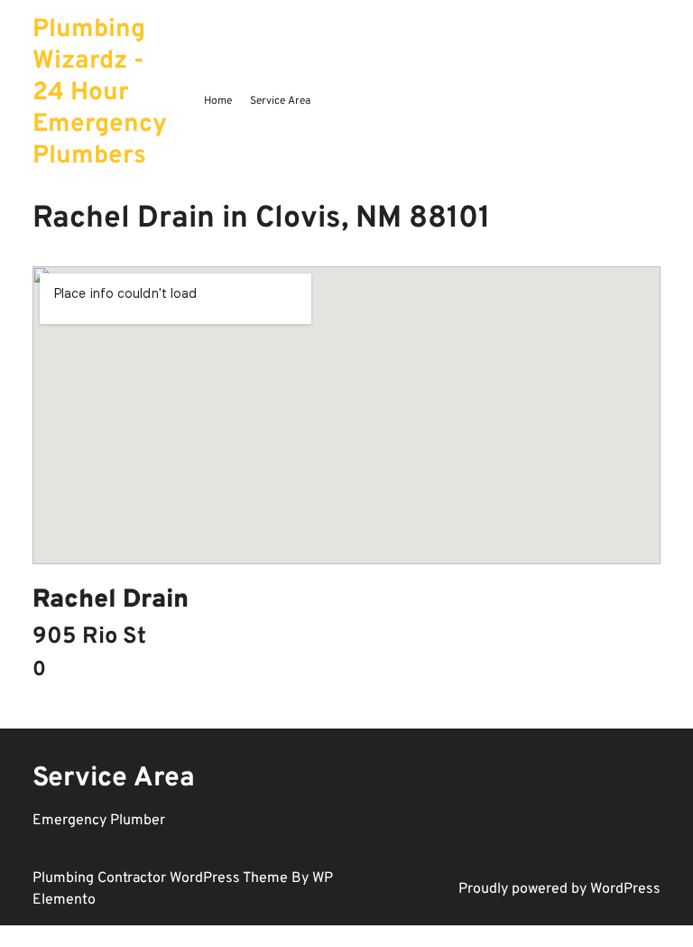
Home (218, 101)
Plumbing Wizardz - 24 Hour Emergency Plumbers (99, 93)
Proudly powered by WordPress (559, 889)
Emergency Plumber (98, 821)
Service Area (280, 101)
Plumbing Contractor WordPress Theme (161, 878)
